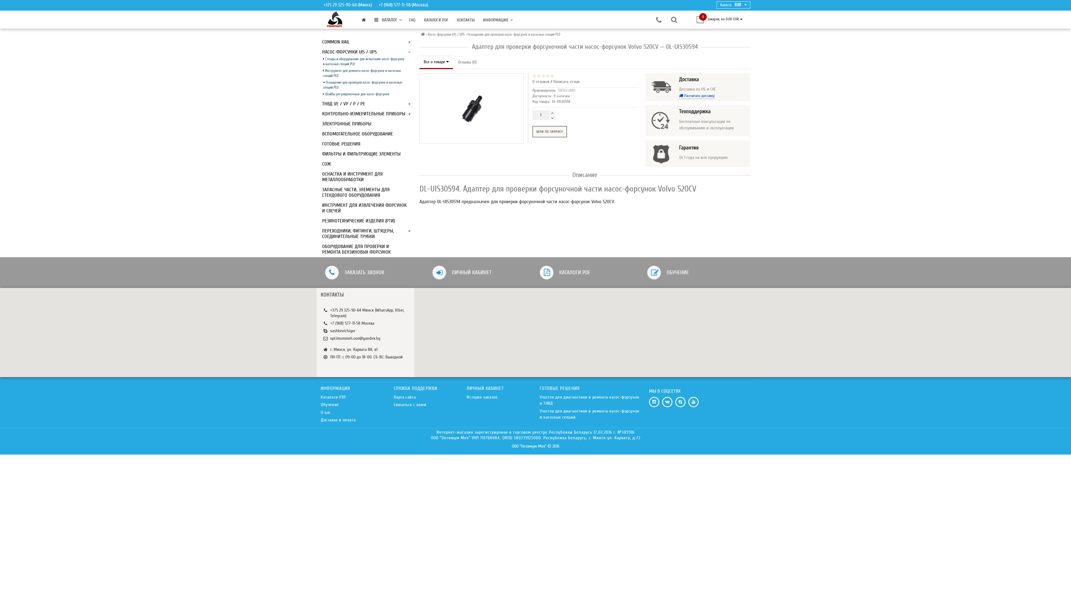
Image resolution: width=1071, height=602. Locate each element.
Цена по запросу (549, 131)
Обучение (678, 272)
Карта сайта (405, 397)
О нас (326, 412)
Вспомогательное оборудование (357, 134)
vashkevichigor (342, 330)
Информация (495, 20)
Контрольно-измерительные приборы (363, 114)
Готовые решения (341, 144)
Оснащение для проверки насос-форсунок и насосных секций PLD (362, 84)
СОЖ (326, 164)
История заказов (482, 397)
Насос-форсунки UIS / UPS (349, 52)
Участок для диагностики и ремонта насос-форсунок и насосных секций (589, 414)
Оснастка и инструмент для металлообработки (352, 177)
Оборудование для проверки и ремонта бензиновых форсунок (356, 249)
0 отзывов (540, 81)
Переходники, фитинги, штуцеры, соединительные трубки (358, 233)
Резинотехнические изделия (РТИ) (358, 221)
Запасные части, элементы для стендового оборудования (356, 192)
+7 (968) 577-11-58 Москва (352, 323)
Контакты (466, 20)
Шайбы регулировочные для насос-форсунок (356, 94)
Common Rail (336, 42)
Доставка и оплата (338, 420)
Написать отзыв (566, 81)
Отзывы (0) (467, 62)
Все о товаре (435, 61)
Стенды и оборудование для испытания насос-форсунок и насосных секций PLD (363, 61)
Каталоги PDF (436, 20)
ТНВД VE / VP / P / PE (343, 104)
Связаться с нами (410, 404)
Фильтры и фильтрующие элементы (361, 154)
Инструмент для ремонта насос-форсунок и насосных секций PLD (362, 73)
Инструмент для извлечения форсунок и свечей (364, 208)
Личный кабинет (472, 272)
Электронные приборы (346, 124)
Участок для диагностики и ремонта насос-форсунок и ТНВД (589, 400)
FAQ (412, 20)
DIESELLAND (566, 90)
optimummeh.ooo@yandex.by (355, 338)
